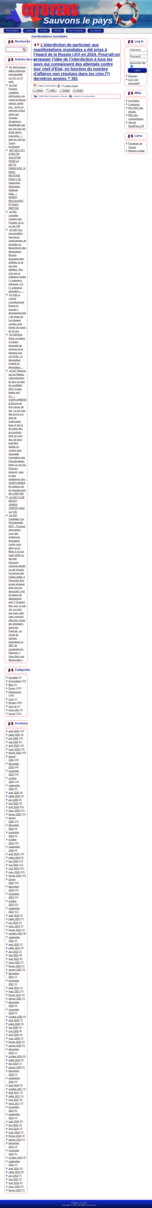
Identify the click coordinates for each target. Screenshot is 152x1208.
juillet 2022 (14, 948)
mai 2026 (13, 742)
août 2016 (14, 1121)
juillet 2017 (14, 1096)
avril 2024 (14, 868)
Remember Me (138, 63)
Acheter (58, 30)
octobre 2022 (15, 933)
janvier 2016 (15, 1139)
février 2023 (15, 930)
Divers (12, 688)
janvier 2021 (15, 998)
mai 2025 (13, 803)
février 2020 (15, 1042)
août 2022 (14, 944)
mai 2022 (13, 955)
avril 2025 (14, 807)
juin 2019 (13, 1063)
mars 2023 (14, 926)
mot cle (12, 706)
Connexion (134, 104)
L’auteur (29, 30)
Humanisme (15, 692)
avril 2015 (14, 1183)
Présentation (12, 30)
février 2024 (15, 875)
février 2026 (15, 752)
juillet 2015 (14, 1172)
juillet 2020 (14, 1024)
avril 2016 (14, 1128)
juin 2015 (13, 1175)
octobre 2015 (15, 1157)
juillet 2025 (14, 796)
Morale (12, 702)
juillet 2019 (14, 1060)
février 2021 (15, 995)
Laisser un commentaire (84, 96)
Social (12, 713)
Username (135, 49)
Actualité (13, 677)
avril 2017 (14, 1099)
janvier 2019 (15, 1067)
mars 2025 (14, 810)
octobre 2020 (15, 1016)
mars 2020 (14, 1038)
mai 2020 (13, 1031)
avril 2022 (14, 959)
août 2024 (14, 854)
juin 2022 (13, 951)
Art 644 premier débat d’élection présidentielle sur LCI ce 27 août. (17, 74)
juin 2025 (13, 800)
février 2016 (15, 1136)
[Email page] (64, 92)
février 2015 (15, 1190)
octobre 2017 (15, 1089)
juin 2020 (13, 1027)
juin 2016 (13, 1125)
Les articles (95, 30)
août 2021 (14, 987)
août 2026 (14, 731)
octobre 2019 (15, 1056)
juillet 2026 (14, 734)
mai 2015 (13, 1179)
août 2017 (14, 1092)
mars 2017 (14, 1103)
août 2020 (14, 1020)
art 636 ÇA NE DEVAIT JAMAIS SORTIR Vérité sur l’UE (17, 504)
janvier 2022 (15, 969)
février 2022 (15, 966)
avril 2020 (14, 1034)
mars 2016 (14, 1132)
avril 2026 (14, 745)
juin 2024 (13, 861)
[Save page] (38, 92)
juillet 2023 (14, 919)
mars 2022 (14, 962)
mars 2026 (14, 749)
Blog (11, 684)
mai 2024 (13, 865)
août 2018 (14, 1085)
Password (135, 56)
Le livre (43, 30)
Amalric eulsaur (71, 86)
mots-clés (14, 710)
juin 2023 (13, 922)
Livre (11, 699)
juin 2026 (13, 738)
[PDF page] (51, 92)
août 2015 (14, 1168)
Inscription (133, 100)
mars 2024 (14, 872)
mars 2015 (14, 1186)
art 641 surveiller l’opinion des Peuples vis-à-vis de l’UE (16, 219)
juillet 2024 (14, 857)
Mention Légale (136, 150)
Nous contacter (75, 30)
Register (132, 76)
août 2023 (14, 915)
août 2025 (14, 792)
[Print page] (78, 92)
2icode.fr (83, 1203)
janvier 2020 (15, 1045)
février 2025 (15, 814)
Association (15, 681)
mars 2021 (14, 991)
